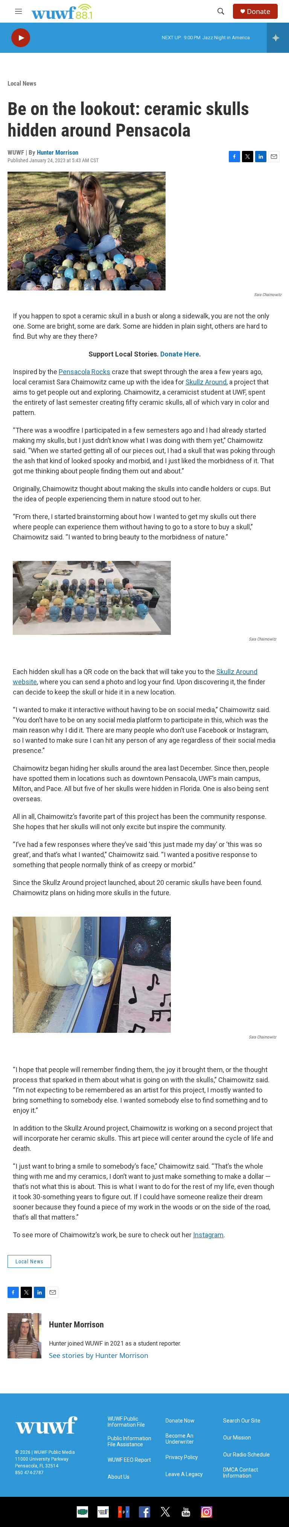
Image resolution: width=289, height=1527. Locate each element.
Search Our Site (241, 1421)
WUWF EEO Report (129, 1460)
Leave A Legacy (184, 1474)
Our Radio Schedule (246, 1455)
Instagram (208, 1235)
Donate (258, 11)
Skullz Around (206, 382)
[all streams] (278, 38)
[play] (21, 38)
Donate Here (179, 354)
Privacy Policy (182, 1457)
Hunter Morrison (57, 152)
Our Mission (237, 1438)
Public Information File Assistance (129, 1441)
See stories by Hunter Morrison (98, 1355)
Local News (22, 83)
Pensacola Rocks (84, 372)
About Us (118, 1477)
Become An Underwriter (180, 1439)
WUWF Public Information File (126, 1422)
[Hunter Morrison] (24, 1335)
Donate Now (180, 1421)
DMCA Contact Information (240, 1473)
